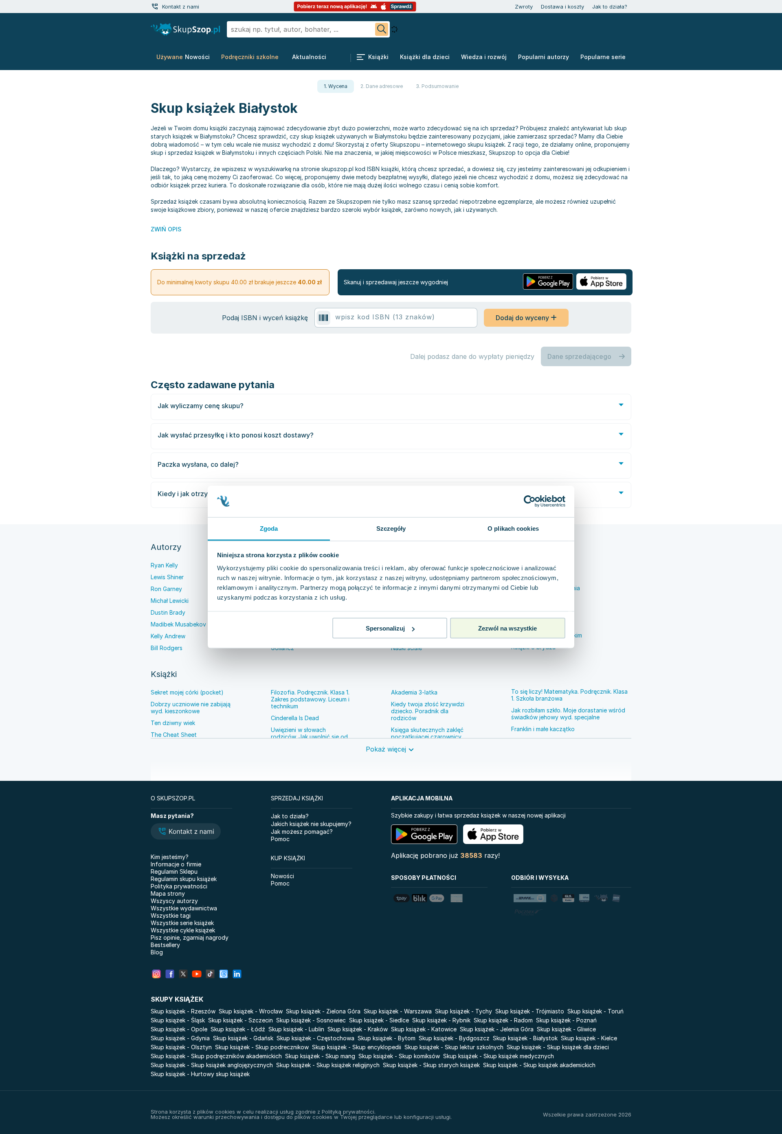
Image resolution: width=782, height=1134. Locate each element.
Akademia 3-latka (414, 692)
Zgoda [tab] (269, 528)
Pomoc (280, 838)
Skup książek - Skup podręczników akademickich (216, 1056)
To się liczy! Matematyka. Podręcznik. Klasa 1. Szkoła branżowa (569, 695)
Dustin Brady (168, 612)
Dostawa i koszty (562, 6)
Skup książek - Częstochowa (315, 1038)
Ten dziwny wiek (173, 722)
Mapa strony (168, 893)
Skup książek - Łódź (238, 1029)
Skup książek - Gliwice (566, 1029)
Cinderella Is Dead (295, 717)
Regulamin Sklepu (174, 871)
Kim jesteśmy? (170, 856)
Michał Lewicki (170, 600)
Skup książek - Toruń (595, 1011)
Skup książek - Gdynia (180, 1038)
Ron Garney (166, 588)
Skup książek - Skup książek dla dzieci (558, 1047)
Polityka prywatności (179, 886)
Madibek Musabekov (178, 624)
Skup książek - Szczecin (240, 1020)
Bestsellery (165, 944)
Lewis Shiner (167, 577)
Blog (157, 952)
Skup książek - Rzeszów (183, 1011)
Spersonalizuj (385, 628)
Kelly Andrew (168, 636)
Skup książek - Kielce (589, 1038)
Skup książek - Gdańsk (243, 1038)
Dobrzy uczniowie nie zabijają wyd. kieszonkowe (191, 707)
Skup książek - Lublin (296, 1029)
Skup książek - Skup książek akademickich (539, 1064)
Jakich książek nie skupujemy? (311, 824)
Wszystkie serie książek (182, 922)
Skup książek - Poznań (566, 1020)
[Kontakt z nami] (155, 6)
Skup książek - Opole (179, 1029)
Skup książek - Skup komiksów (399, 1056)
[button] (186, 832)
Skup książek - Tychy (463, 1011)
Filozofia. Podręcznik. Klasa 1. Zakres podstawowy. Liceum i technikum (310, 699)
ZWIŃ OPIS (166, 229)
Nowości (282, 875)
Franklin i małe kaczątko (543, 728)
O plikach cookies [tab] (513, 528)
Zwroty (524, 6)
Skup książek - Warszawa (398, 1011)
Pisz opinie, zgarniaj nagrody (189, 937)
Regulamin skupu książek (184, 878)
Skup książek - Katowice (424, 1029)
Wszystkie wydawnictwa (184, 908)
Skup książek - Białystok (525, 1038)
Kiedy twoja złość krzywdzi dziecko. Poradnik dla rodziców (427, 711)
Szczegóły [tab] (391, 528)
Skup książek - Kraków (357, 1029)
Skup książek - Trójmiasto (529, 1011)
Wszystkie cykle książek (183, 930)
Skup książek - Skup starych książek (431, 1064)
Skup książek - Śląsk (178, 1020)
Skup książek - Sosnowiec (311, 1020)
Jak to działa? (609, 6)
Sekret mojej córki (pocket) (187, 692)
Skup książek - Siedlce (379, 1020)
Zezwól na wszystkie (507, 628)
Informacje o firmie (176, 864)
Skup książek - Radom (503, 1020)
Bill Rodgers (166, 647)
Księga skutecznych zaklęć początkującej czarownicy (427, 733)
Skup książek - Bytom (386, 1038)
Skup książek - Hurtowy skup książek (200, 1073)
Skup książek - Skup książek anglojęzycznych (212, 1064)
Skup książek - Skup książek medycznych (498, 1056)
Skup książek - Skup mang (320, 1056)
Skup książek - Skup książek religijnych (328, 1064)
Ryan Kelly (164, 565)
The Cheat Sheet (174, 734)
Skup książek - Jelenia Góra (497, 1029)
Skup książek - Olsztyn (181, 1047)
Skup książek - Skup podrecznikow (262, 1047)
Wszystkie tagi (171, 915)
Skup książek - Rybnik (441, 1020)
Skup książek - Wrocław (251, 1011)
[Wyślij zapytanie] (381, 29)
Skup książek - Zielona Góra (323, 1011)
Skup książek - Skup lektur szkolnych (453, 1047)
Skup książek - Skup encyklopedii (356, 1047)
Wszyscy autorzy (174, 900)
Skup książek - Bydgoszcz (454, 1038)
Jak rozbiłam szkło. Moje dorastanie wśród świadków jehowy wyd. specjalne (568, 714)
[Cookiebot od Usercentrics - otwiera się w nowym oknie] (529, 501)
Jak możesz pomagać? (302, 831)
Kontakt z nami (180, 6)
